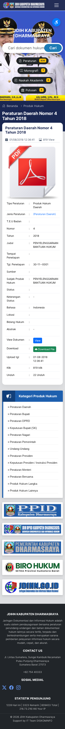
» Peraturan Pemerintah (22, 441)
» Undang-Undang (18, 448)
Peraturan (34, 61)
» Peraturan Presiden (20, 455)
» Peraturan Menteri (19, 469)
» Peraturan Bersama (20, 476)
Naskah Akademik (34, 80)
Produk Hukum (33, 106)
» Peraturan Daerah (19, 406)
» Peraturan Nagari (19, 434)
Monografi (34, 70)
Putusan (34, 90)
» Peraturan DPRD (19, 420)
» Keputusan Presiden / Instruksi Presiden (32, 462)
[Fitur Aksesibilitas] (56, 22)
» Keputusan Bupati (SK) (22, 427)
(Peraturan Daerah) (44, 214)
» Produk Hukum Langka (22, 483)
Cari (53, 48)
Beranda (12, 106)
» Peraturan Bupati (19, 414)
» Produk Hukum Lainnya (23, 490)
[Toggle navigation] (56, 5)
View (37, 340)
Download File (46, 349)
